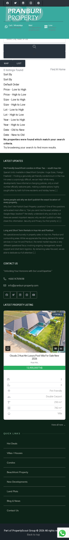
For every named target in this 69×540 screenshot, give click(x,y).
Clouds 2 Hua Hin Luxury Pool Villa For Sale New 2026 (34, 357)
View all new (58, 425)
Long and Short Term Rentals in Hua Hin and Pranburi (28, 230)
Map (6, 63)
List (19, 63)
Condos (11, 462)
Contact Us (13, 510)
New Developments (17, 481)
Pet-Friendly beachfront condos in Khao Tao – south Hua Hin (32, 168)
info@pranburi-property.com (23, 285)
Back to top (33, 534)
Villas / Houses (14, 453)
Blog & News (13, 501)
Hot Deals (12, 443)
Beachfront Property (17, 472)
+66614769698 (16, 278)
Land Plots (12, 491)
